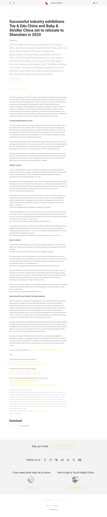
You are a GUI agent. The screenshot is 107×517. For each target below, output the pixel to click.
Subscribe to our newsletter (63, 446)
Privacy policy (55, 505)
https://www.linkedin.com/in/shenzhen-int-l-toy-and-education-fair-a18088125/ (32, 385)
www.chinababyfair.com (53, 350)
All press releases (17, 16)
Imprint (47, 505)
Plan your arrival (75, 487)
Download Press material (18, 88)
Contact (31, 487)
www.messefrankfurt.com (39, 411)
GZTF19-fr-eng (16, 426)
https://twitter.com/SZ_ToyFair (18, 383)
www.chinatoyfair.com (36, 350)
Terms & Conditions (48, 500)
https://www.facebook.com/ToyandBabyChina (23, 380)
